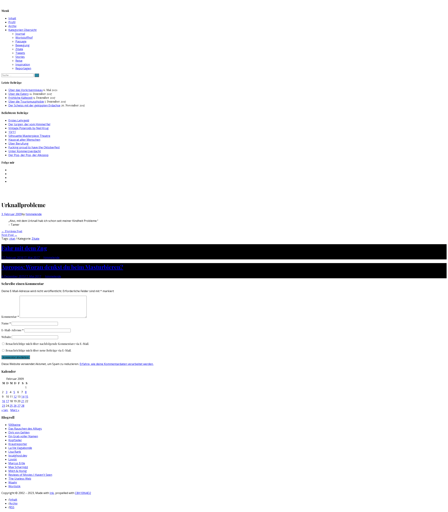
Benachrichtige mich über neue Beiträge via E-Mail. (38, 350)
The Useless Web (19, 479)
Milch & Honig (17, 471)
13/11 (12, 132)
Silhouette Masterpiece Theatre (29, 136)
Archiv (12, 26)
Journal (20, 34)
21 (22, 401)
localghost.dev (17, 455)
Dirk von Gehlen (19, 432)
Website (6, 337)
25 (11, 406)
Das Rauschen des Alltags (25, 429)
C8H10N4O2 (83, 493)
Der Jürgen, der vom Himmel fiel (29, 124)
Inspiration (22, 64)
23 (3, 406)
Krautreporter (17, 444)
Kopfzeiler (15, 440)
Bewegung (22, 45)
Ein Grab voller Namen (23, 436)
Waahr (12, 482)
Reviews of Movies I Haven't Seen (30, 475)
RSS (11, 507)
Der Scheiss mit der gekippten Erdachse (34, 105)
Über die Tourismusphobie (26, 101)
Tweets (20, 53)
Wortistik (14, 486)
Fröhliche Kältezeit (20, 98)
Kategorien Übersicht (22, 30)
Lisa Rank (14, 452)
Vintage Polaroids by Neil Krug (28, 128)
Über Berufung (18, 143)
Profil (11, 22)
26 (15, 406)
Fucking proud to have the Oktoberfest (34, 147)
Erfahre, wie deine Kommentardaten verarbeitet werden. (116, 364)
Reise (18, 61)
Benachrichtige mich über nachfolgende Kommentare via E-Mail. (47, 344)
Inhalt (12, 18)
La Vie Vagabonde (20, 448)
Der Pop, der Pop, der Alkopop (28, 155)
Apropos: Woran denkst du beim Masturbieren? (62, 267)
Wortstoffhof (24, 38)
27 (18, 406)
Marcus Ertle (16, 463)
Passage (20, 41)
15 (26, 397)
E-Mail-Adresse (12, 330)
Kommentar (10, 316)
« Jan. (4, 410)
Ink (52, 493)
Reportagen (23, 68)
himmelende (34, 214)
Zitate (19, 49)
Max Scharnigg (18, 467)
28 (22, 406)
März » (14, 410)
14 (22, 397)
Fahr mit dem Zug (24, 248)
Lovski (12, 459)
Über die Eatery (18, 94)
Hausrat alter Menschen (24, 140)
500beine (14, 425)
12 (15, 397)
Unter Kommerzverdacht (24, 151)
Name (6, 323)
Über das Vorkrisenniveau (25, 90)
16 (3, 401)
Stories (20, 57)
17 (7, 401)
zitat (12, 239)
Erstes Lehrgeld (18, 120)
